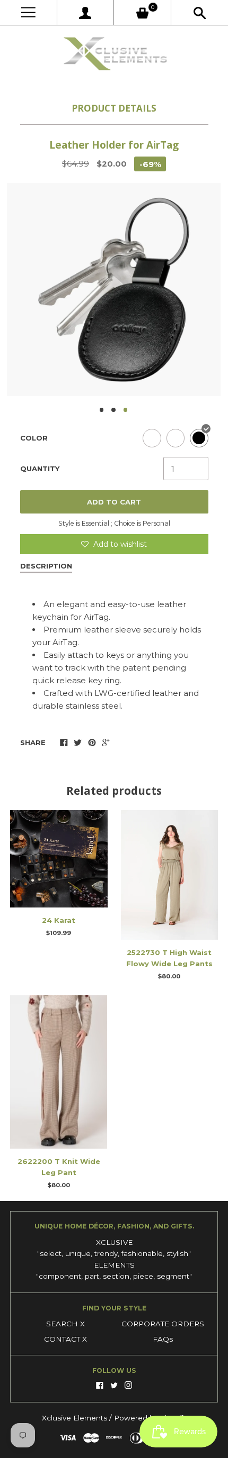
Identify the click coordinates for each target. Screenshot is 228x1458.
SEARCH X (65, 1323)
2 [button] (113, 410)
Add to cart (114, 502)
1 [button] (102, 410)
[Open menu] (28, 12)
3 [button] (126, 410)
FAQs (163, 1339)
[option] (114, 289)
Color (34, 438)
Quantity (39, 468)
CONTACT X (65, 1339)
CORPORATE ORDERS (162, 1323)
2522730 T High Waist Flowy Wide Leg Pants (169, 958)
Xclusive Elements (75, 1418)
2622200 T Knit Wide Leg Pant (58, 1167)
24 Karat (58, 920)
